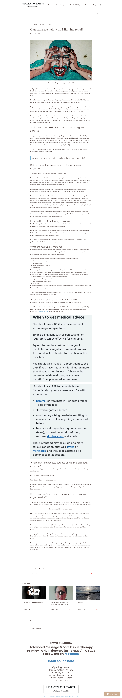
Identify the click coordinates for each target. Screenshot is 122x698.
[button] (98, 13)
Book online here (61, 661)
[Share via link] (43, 568)
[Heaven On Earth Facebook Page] (100, 5)
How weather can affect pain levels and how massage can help (59, 603)
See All (98, 583)
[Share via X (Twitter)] (35, 568)
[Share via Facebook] (31, 568)
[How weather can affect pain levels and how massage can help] (61, 593)
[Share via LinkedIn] (39, 568)
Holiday (80, 602)
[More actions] (91, 24)
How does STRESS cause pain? (33, 602)
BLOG (23, 13)
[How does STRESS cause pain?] (34, 593)
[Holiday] (88, 593)
